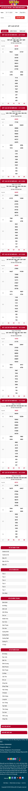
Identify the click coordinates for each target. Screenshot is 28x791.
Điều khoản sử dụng (15, 783)
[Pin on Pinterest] (20, 778)
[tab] (4, 31)
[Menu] (2, 3)
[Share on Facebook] (12, 778)
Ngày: (2, 12)
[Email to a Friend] (17, 778)
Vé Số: (2, 17)
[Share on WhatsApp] (10, 778)
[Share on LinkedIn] (23, 778)
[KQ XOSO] (14, 2)
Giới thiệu (5, 783)
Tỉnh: (16, 12)
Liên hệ (24, 783)
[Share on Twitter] (15, 778)
